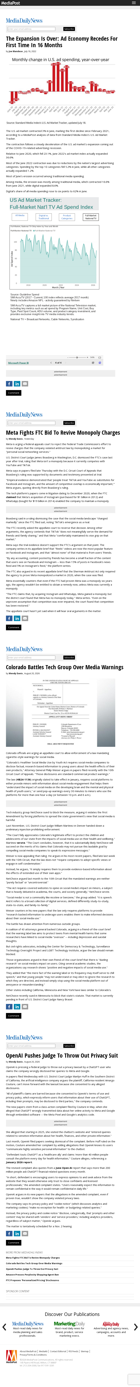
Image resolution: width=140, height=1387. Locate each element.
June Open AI (64, 1168)
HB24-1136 (24, 779)
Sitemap (85, 1351)
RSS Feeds (73, 1351)
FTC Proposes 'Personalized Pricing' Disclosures (32, 1280)
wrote (21, 842)
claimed (11, 497)
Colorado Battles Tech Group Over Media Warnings (34, 1263)
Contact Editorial (58, 1351)
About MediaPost (28, 1351)
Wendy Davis (16, 438)
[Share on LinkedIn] (17, 383)
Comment (13, 392)
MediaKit (43, 1351)
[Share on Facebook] (9, 383)
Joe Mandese (16, 51)
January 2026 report (19, 1162)
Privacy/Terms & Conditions (33, 1354)
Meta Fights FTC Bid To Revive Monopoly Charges (33, 1257)
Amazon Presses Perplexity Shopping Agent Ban (32, 1274)
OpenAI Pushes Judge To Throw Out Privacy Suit (32, 1269)
